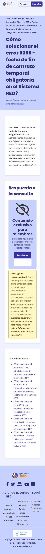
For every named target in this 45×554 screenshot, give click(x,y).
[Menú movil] (16, 4)
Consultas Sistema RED (18, 22)
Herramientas (22, 516)
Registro (36, 4)
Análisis (22, 509)
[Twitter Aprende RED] (13, 484)
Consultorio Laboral (22, 18)
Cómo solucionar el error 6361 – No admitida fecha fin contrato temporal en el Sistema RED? (24, 371)
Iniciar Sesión (22, 262)
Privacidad (36, 501)
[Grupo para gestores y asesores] (19, 484)
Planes (9, 516)
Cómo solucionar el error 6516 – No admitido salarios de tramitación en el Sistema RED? (23, 408)
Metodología (9, 513)
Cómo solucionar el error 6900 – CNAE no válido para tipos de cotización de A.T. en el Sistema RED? (25, 439)
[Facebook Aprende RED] (7, 484)
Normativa (22, 524)
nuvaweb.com (24, 546)
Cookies (36, 504)
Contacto (8, 520)
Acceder (24, 4)
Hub (8, 18)
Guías (22, 513)
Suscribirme (22, 255)
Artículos (22, 520)
